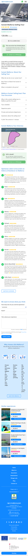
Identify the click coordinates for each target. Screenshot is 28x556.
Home (14, 467)
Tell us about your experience (9, 317)
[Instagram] (21, 522)
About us (14, 470)
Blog (14, 481)
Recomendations (13, 491)
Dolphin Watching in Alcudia (18, 423)
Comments (13, 27)
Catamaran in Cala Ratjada (17, 448)
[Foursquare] (14, 522)
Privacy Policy (23, 332)
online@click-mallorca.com (14, 510)
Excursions (14, 473)
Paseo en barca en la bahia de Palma (9, 149)
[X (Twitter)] (9, 522)
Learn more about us (14, 396)
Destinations (14, 475)
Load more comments (8, 291)
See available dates (15, 41)
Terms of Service (6, 333)
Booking (14, 553)
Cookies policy (14, 529)
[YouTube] (11, 522)
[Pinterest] (19, 522)
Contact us (14, 483)
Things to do (14, 478)
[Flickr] (16, 522)
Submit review (6, 336)
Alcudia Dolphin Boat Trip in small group (18, 435)
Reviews (14, 530)
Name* (3, 310)
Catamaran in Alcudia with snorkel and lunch (17, 410)
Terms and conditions (14, 525)
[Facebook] (6, 522)
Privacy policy (14, 527)
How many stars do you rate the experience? (12, 304)
